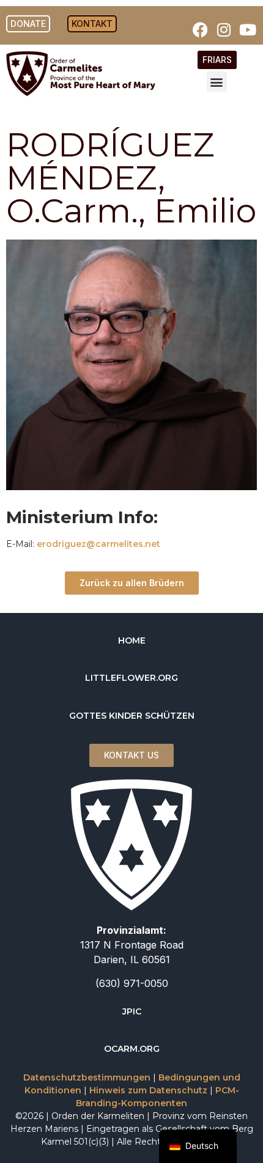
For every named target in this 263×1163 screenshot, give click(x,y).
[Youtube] (248, 29)
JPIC (131, 1011)
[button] (217, 82)
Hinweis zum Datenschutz (148, 1090)
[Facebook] (200, 29)
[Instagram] (224, 29)
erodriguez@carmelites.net (98, 543)
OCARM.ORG (132, 1048)
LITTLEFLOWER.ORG (131, 677)
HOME (132, 640)
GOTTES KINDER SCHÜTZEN (131, 715)
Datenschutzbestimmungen (86, 1077)
